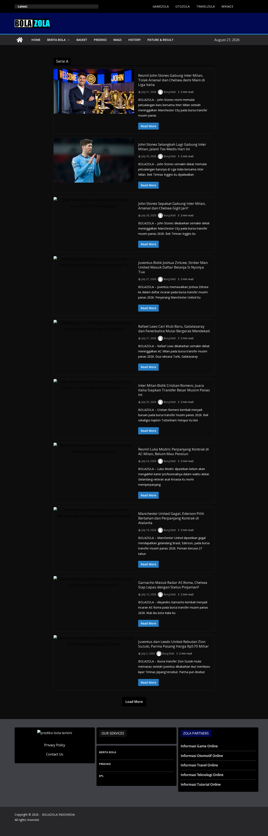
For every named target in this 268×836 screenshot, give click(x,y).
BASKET (81, 40)
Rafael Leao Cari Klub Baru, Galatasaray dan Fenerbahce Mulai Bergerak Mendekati (174, 328)
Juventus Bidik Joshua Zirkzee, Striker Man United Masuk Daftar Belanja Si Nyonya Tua (173, 267)
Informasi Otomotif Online (202, 755)
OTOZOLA (182, 6)
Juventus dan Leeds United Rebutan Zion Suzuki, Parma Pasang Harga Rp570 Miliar (173, 644)
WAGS (117, 40)
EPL (101, 776)
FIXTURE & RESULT (160, 40)
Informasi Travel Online (199, 765)
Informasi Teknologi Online (202, 774)
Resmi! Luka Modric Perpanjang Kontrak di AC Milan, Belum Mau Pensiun (173, 451)
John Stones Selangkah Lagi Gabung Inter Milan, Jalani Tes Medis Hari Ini (172, 146)
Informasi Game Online (199, 746)
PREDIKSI (100, 40)
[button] (68, 40)
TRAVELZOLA (205, 6)
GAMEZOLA (161, 6)
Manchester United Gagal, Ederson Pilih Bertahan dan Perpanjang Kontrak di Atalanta (171, 518)
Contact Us (54, 754)
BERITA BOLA (56, 40)
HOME (35, 40)
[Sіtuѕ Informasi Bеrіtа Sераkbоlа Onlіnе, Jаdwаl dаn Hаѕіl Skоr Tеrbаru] (19, 39)
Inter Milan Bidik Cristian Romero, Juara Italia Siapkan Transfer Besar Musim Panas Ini (174, 390)
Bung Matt (170, 92)
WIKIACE (227, 6)
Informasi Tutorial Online (201, 784)
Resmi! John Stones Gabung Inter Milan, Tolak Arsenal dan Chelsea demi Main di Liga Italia (171, 80)
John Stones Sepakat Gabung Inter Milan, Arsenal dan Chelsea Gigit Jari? (172, 205)
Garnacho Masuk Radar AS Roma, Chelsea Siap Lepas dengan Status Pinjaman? (172, 584)
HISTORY (134, 40)
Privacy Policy (54, 745)
